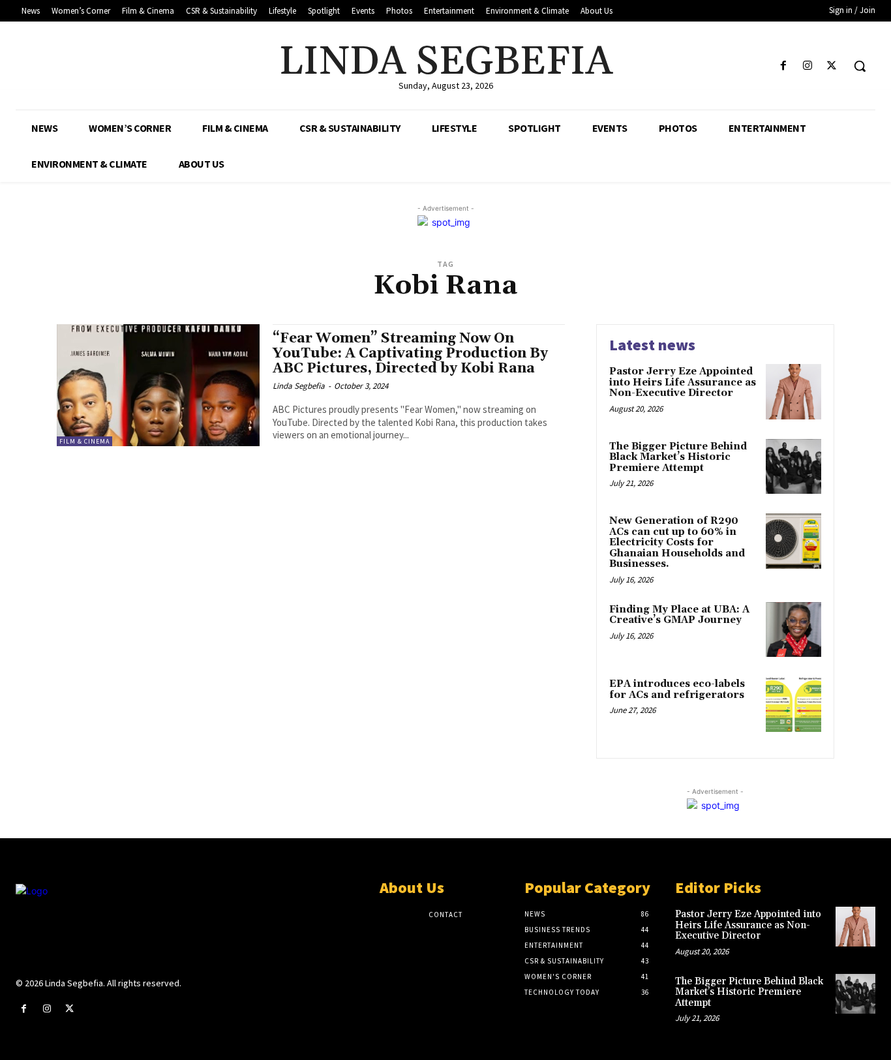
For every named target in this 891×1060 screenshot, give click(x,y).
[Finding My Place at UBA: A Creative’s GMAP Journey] (793, 630)
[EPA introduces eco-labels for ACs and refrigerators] (793, 704)
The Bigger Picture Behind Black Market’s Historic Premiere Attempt (678, 457)
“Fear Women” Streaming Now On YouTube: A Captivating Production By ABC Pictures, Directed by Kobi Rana (410, 353)
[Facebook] (783, 66)
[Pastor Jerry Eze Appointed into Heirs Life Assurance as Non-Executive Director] (793, 391)
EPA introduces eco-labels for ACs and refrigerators (677, 689)
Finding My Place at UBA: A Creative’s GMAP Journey (679, 615)
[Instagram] (808, 66)
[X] (832, 66)
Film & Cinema (84, 441)
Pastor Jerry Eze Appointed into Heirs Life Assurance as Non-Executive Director (682, 382)
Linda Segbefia (299, 385)
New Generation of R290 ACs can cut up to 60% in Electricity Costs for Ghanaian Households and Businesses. (677, 542)
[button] (859, 66)
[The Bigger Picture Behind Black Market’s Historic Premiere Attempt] (793, 466)
